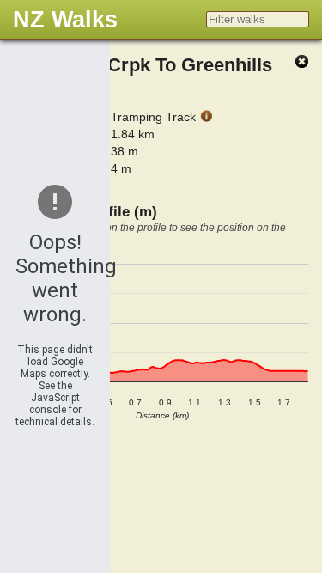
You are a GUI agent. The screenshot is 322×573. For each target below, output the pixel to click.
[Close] (301, 62)
